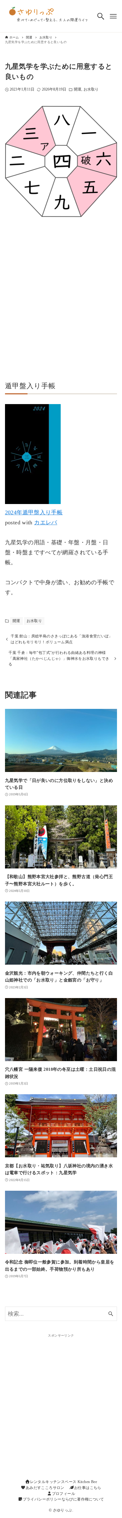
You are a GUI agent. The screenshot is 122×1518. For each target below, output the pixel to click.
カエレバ (45, 522)
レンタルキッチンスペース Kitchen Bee (63, 1482)
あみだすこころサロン (45, 1488)
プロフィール (63, 1493)
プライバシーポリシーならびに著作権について (63, 1499)
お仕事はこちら (87, 1488)
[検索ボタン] (100, 16)
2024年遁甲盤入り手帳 (34, 512)
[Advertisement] (61, 302)
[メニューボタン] (113, 16)
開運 (77, 89)
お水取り (91, 89)
